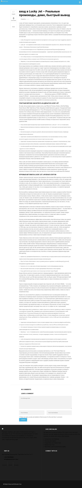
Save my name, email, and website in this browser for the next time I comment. (41, 417)
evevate (27, 19)
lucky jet (42, 94)
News (35, 19)
